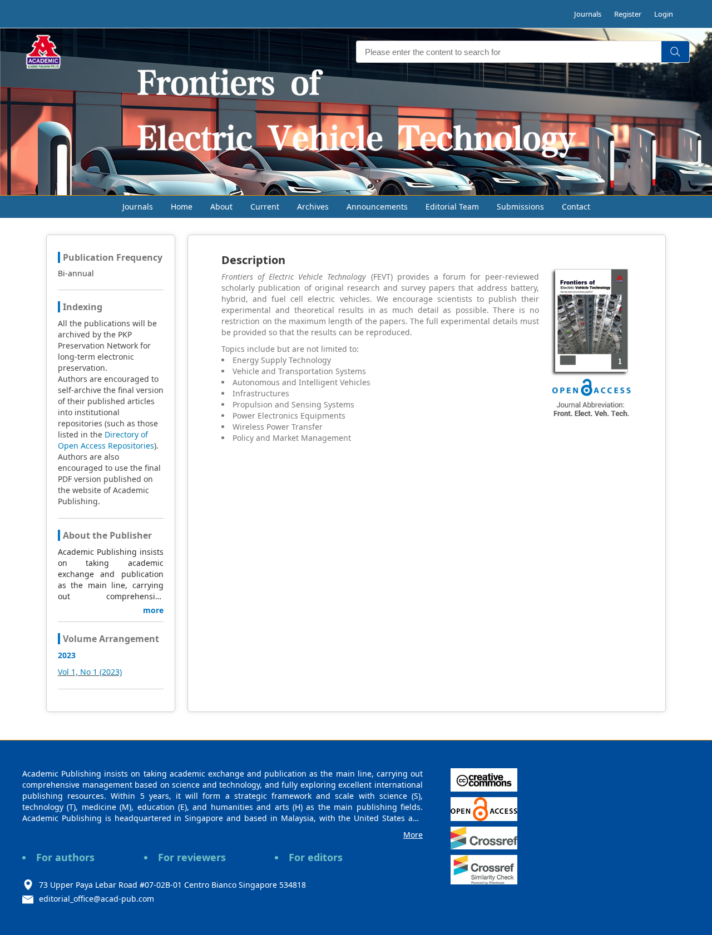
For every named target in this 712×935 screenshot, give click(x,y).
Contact (576, 206)
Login (663, 14)
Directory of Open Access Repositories (106, 440)
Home (181, 206)
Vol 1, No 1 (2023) (90, 672)
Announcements (377, 206)
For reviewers (192, 857)
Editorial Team (452, 206)
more (153, 610)
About (221, 206)
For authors (65, 857)
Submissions (520, 206)
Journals (587, 14)
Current (264, 206)
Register (627, 14)
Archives (313, 206)
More (413, 834)
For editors (316, 857)
